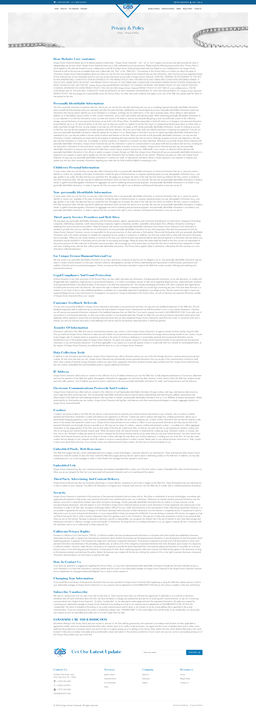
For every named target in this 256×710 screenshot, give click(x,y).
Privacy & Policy (132, 33)
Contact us (198, 9)
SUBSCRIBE (193, 652)
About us (64, 9)
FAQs (106, 687)
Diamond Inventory (168, 9)
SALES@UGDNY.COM (62, 693)
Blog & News (187, 9)
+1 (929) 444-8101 (80, 2)
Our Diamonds (74, 9)
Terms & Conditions (180, 705)
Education (84, 9)
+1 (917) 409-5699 (63, 689)
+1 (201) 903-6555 (63, 2)
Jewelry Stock (109, 674)
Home (56, 9)
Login (194, 2)
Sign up (199, 2)
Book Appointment (182, 2)
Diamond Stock (110, 678)
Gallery (178, 9)
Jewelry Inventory (154, 9)
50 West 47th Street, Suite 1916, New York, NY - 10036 (65, 675)
